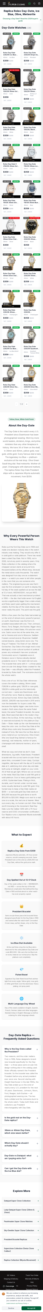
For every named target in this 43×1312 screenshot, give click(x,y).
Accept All (31, 1308)
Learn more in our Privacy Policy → (17, 1303)
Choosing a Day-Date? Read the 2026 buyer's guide (22, 20)
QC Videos (11, 1275)
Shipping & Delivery (11, 1279)
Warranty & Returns (32, 1279)
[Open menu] (4, 3)
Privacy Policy (32, 1286)
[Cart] (39, 3)
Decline (11, 1308)
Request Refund (32, 1289)
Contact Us (11, 1282)
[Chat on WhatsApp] (30, 3)
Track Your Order (32, 1275)
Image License (11, 1289)
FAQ (32, 1282)
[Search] (34, 3)
